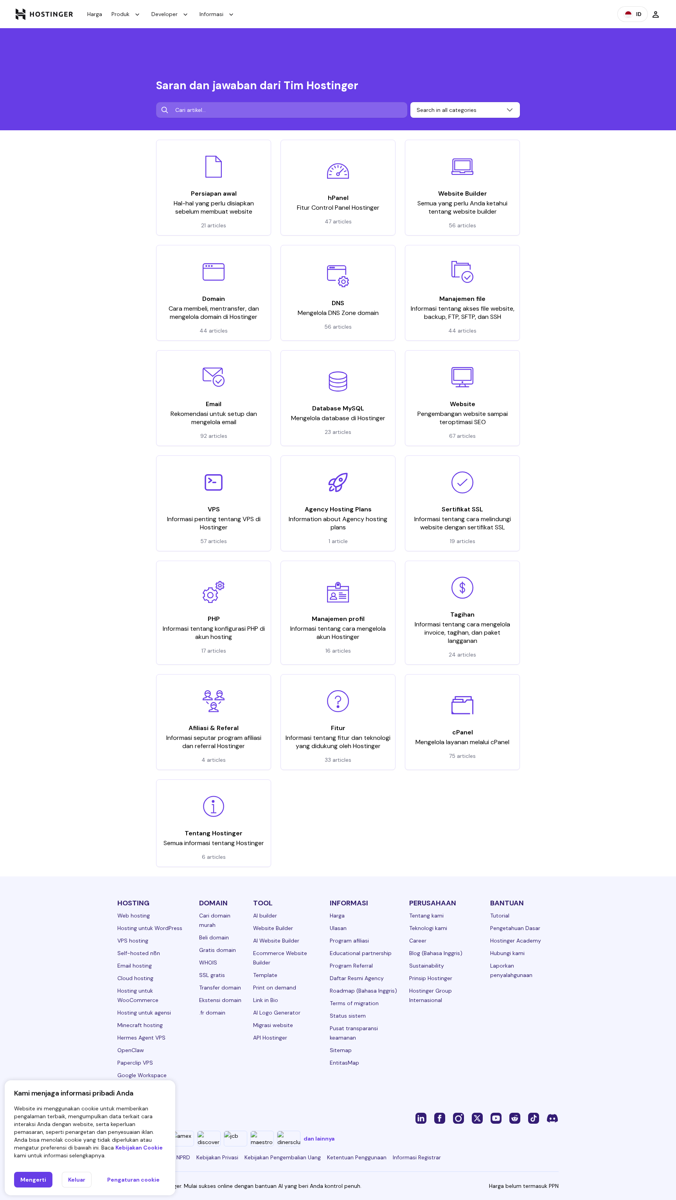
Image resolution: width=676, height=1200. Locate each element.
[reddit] (515, 1117)
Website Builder (273, 928)
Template (265, 975)
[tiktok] (533, 1117)
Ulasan (338, 928)
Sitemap (341, 1050)
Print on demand (274, 987)
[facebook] (439, 1117)
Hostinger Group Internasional (430, 995)
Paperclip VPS (135, 1062)
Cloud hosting (135, 978)
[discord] (552, 1117)
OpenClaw (130, 1050)
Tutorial (499, 915)
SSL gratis (212, 975)
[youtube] (496, 1117)
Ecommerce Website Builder (280, 958)
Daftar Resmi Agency (357, 978)
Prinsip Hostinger (430, 978)
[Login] (655, 14)
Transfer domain (220, 987)
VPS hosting (132, 940)
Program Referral (351, 965)
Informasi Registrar (417, 1157)
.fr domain (212, 1012)
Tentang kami (426, 915)
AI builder (265, 915)
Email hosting (134, 965)
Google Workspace (142, 1075)
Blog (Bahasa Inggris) (435, 953)
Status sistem (348, 1015)
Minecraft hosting (140, 1025)
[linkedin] (421, 1117)
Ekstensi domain (220, 1000)
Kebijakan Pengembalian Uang (283, 1157)
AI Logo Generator (276, 1012)
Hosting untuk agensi (144, 1012)
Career (417, 940)
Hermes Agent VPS (141, 1037)
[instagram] (458, 1117)
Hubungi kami (507, 953)
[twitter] (477, 1117)
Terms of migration (354, 1003)
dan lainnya (319, 1138)
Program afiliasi (349, 940)
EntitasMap (344, 1062)
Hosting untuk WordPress (149, 928)
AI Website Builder (276, 940)
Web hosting (133, 915)
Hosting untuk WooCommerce (137, 995)
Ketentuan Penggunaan (357, 1157)
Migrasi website (273, 1025)
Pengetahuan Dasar (515, 928)
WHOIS (208, 962)
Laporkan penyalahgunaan (511, 970)
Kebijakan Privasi (217, 1157)
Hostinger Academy (515, 940)
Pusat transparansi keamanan (354, 1033)
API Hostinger (270, 1037)
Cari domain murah (214, 920)
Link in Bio (265, 1000)
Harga (94, 14)
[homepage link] (44, 14)
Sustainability (426, 965)
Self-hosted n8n (138, 953)
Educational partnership (361, 953)
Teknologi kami (428, 928)
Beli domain (214, 937)
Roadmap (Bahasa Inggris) (363, 990)
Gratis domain (217, 950)
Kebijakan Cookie (139, 1147)
